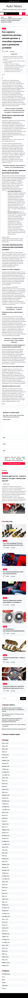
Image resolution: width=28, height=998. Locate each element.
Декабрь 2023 (5, 835)
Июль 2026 (5, 746)
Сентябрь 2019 (6, 942)
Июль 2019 (4, 948)
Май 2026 (4, 751)
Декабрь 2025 (5, 766)
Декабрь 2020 (5, 907)
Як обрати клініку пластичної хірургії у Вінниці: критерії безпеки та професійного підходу (13, 709)
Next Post (4, 470)
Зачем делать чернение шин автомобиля (13, 56)
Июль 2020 (5, 922)
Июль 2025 (4, 780)
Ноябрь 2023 (5, 838)
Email (4, 444)
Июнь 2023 (4, 853)
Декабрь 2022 (5, 870)
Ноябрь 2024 (5, 803)
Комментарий (6, 419)
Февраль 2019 (5, 962)
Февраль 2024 (5, 829)
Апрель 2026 (5, 754)
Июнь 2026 (5, 749)
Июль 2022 (4, 884)
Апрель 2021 (5, 899)
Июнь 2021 (4, 893)
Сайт (4, 450)
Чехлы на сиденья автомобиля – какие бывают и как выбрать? (13, 601)
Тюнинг (4, 28)
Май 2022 (4, 890)
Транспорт (5, 473)
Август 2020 (5, 919)
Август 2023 (5, 847)
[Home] (2, 13)
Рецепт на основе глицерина (11, 64)
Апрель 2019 (5, 956)
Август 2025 (5, 777)
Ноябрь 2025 (5, 769)
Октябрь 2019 (5, 939)
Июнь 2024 (5, 818)
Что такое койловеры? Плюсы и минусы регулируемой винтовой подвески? (13, 544)
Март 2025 (4, 792)
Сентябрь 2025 (6, 775)
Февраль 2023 (5, 864)
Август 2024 (5, 812)
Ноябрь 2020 (5, 910)
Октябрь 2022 (5, 876)
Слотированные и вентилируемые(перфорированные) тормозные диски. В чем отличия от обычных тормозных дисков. (14, 630)
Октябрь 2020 (5, 913)
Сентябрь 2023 (6, 844)
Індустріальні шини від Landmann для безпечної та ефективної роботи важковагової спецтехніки (12, 720)
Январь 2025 (5, 798)
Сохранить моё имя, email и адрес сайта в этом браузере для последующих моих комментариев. (14, 459)
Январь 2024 (5, 832)
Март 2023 (4, 861)
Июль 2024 (5, 815)
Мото (3, 979)
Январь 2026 (5, 763)
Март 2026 (4, 757)
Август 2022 (5, 881)
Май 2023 (4, 855)
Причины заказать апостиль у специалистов (13, 729)
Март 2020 (4, 930)
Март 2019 (4, 959)
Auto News (14, 6)
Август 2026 (5, 743)
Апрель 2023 (5, 858)
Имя (4, 437)
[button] (20, 13)
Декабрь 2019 (5, 933)
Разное (4, 982)
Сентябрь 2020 (6, 916)
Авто (3, 977)
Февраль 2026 (5, 760)
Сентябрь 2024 (6, 809)
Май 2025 (4, 786)
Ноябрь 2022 (5, 873)
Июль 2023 (4, 850)
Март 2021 (4, 902)
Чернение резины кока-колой (12, 71)
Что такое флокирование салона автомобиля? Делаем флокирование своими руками (13, 573)
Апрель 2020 (5, 928)
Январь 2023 (5, 867)
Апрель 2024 (5, 824)
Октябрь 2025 (5, 772)
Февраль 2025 (5, 795)
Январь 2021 (5, 904)
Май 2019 (4, 954)
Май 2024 (4, 821)
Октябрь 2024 (5, 806)
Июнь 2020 (5, 925)
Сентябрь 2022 (6, 879)
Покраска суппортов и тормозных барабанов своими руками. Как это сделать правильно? (13, 687)
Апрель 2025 (5, 789)
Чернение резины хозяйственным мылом (14, 65)
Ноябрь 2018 (5, 965)
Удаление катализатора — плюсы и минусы (14, 658)
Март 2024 (4, 827)
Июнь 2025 (4, 783)
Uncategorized (6, 974)
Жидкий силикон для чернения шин (13, 70)
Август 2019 (5, 945)
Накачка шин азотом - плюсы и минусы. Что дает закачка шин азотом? (14, 478)
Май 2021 (4, 896)
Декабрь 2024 (5, 801)
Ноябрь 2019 (5, 936)
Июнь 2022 (4, 887)
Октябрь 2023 (5, 841)
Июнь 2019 (4, 951)
